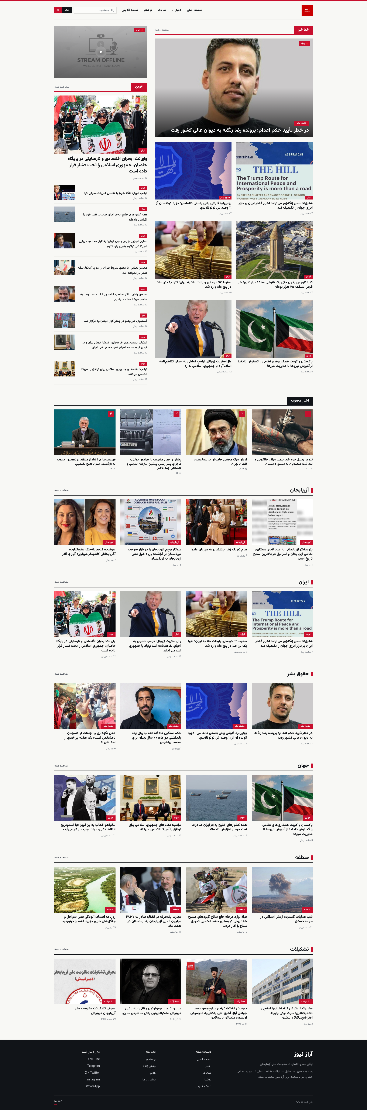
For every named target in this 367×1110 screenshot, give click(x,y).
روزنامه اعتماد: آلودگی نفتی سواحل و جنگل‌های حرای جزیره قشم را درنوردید (89, 919)
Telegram (93, 1066)
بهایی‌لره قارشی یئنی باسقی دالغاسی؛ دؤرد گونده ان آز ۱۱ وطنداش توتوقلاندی (193, 206)
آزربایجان (306, 542)
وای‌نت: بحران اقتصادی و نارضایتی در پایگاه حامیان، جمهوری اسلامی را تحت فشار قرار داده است (107, 165)
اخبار (176, 10)
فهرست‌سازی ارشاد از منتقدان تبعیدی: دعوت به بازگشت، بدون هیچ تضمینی (86, 461)
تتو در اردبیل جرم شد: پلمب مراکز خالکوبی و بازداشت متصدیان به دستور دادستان (284, 461)
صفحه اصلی (194, 10)
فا (58, 10)
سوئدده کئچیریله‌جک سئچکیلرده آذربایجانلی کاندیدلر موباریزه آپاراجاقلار (89, 552)
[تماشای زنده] (100, 52)
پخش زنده (149, 1066)
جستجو (151, 1059)
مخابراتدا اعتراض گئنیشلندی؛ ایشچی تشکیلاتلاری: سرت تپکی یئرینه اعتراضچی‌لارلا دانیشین (287, 1013)
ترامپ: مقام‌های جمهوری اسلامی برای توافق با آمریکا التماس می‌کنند (154, 827)
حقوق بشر (301, 123)
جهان (308, 355)
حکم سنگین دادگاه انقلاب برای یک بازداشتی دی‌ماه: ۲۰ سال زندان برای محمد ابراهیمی (156, 738)
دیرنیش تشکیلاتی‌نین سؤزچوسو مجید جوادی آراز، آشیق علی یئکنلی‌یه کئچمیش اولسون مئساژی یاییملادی (218, 1013)
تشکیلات (306, 1001)
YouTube (94, 1059)
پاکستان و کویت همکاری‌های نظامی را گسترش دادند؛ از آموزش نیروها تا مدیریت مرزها (275, 364)
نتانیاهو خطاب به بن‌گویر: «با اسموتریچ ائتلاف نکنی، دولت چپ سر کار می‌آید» (88, 827)
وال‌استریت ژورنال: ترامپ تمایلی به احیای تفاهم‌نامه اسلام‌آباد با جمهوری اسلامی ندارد (195, 364)
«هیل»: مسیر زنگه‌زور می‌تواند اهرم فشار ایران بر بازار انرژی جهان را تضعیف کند (276, 206)
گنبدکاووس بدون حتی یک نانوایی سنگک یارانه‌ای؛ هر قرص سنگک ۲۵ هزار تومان (275, 285)
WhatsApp (93, 1086)
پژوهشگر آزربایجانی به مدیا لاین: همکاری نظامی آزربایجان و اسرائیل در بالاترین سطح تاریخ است (283, 554)
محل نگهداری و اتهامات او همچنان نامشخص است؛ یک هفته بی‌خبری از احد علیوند (90, 738)
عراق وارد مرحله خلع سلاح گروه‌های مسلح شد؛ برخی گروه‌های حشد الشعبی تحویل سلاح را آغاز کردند (217, 921)
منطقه (307, 910)
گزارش (308, 276)
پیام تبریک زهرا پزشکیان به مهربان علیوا (219, 549)
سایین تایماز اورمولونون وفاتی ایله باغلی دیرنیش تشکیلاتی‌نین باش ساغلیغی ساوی (151, 1011)
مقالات (162, 10)
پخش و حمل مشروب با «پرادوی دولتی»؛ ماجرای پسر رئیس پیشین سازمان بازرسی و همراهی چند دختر (154, 463)
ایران (309, 197)
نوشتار (148, 10)
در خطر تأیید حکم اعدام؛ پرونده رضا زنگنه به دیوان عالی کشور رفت (240, 130)
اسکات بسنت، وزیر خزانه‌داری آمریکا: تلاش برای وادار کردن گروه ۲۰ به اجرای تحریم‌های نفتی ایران (114, 345)
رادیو (153, 1073)
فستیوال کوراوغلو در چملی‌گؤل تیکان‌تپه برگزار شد (115, 321)
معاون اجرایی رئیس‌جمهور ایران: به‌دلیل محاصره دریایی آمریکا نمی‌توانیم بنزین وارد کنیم (113, 244)
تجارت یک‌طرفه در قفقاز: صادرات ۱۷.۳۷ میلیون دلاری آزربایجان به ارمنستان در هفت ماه (153, 921)
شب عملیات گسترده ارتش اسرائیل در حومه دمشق (286, 919)
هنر (143, 315)
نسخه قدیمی (130, 10)
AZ (67, 10)
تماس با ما (149, 1079)
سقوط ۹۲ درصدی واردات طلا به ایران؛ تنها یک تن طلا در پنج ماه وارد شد (194, 285)
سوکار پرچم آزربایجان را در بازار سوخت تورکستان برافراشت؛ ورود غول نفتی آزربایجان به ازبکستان (154, 554)
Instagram (93, 1079)
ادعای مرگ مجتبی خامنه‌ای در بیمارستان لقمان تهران (220, 461)
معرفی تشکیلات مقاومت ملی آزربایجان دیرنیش (95, 1011)
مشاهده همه (162, 30)
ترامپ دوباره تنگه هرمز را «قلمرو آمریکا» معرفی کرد (115, 193)
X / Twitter (92, 1073)
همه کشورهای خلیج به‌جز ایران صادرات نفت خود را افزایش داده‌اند (219, 827)
